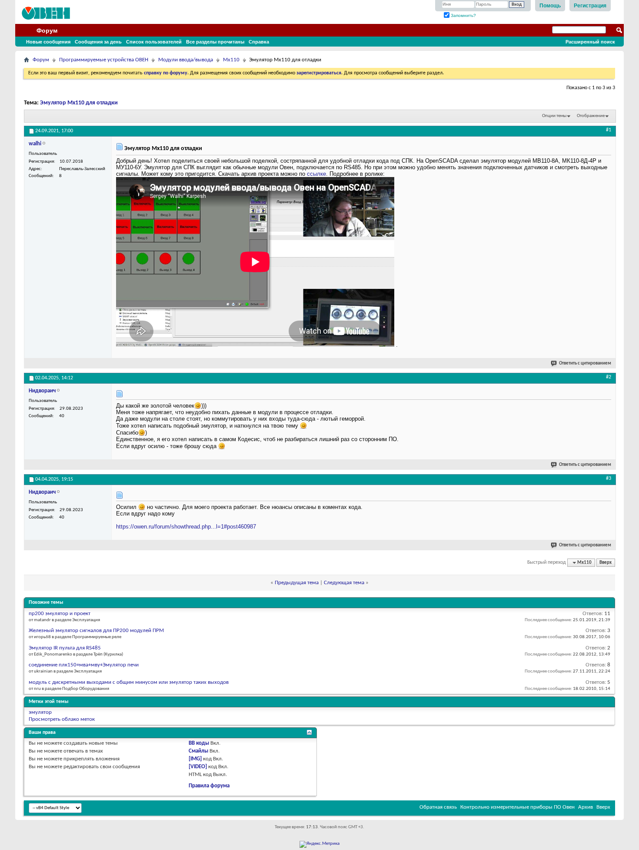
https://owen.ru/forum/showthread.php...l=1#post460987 (186, 526)
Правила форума (209, 786)
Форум (47, 30)
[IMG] (195, 759)
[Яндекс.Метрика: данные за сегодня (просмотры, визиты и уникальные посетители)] (319, 844)
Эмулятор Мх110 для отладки (79, 103)
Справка (259, 41)
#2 (608, 377)
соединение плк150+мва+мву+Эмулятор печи (84, 665)
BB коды (199, 743)
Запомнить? (462, 15)
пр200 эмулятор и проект (59, 613)
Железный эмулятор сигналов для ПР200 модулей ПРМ (96, 630)
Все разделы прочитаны (215, 41)
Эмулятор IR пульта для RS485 (65, 648)
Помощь (550, 6)
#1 (608, 130)
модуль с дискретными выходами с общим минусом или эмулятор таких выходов (129, 682)
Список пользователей (154, 41)
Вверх (605, 562)
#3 (608, 478)
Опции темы (554, 116)
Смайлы (198, 751)
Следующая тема (344, 583)
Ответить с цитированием (585, 363)
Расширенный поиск (590, 41)
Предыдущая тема (297, 583)
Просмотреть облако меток (62, 719)
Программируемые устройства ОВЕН (103, 60)
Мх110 (231, 60)
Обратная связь (438, 807)
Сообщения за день (98, 41)
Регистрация (590, 6)
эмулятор (40, 712)
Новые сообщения (48, 41)
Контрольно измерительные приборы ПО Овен (517, 807)
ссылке (316, 174)
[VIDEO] (198, 767)
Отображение (591, 116)
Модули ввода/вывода (185, 60)
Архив (585, 807)
